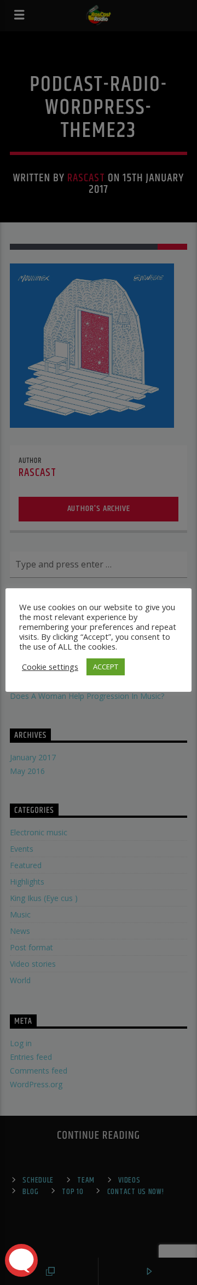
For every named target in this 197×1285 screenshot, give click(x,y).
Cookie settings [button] (50, 667)
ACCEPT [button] (105, 667)
